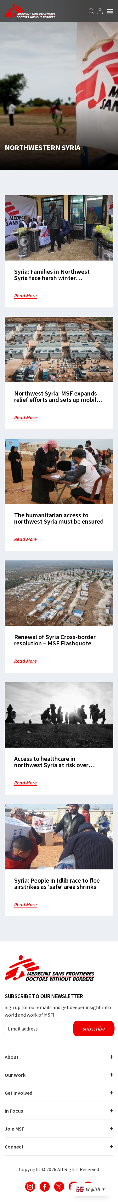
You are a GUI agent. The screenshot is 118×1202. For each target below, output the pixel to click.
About (12, 1057)
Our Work (15, 1075)
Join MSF (14, 1129)
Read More (25, 295)
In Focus (14, 1111)
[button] (109, 11)
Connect (14, 1146)
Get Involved (18, 1093)
